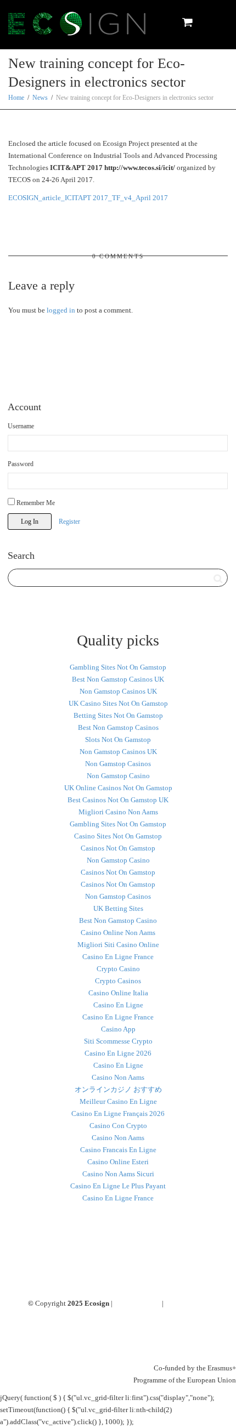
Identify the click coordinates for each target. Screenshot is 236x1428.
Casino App (118, 1029)
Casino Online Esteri (118, 1162)
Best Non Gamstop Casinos (118, 727)
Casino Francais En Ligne (118, 1150)
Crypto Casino (118, 969)
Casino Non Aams (118, 1077)
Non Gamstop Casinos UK (118, 691)
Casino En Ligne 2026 (118, 1053)
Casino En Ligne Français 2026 (118, 1113)
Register (69, 521)
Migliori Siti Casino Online (118, 944)
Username (21, 426)
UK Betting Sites (118, 908)
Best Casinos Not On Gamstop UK (118, 800)
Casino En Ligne (118, 1005)
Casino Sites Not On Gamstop (118, 836)
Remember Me (35, 503)
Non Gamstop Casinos (118, 764)
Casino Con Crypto (118, 1125)
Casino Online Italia (118, 993)
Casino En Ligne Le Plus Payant (118, 1186)
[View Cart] (187, 22)
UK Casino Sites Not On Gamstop (118, 703)
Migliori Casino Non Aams (118, 812)
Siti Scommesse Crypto (118, 1041)
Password (20, 464)
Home (16, 97)
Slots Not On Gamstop (118, 739)
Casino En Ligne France (118, 957)
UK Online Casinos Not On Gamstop (118, 788)
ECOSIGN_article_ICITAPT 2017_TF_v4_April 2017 (88, 198)
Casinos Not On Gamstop (118, 848)
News (40, 97)
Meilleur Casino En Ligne (118, 1101)
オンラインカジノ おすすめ (118, 1089)
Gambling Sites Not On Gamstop (118, 667)
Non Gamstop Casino (118, 776)
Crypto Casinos (118, 981)
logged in (61, 310)
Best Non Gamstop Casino (118, 920)
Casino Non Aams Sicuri (118, 1174)
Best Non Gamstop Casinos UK (118, 679)
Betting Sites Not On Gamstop (118, 715)
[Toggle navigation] (216, 22)
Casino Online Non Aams (118, 932)
